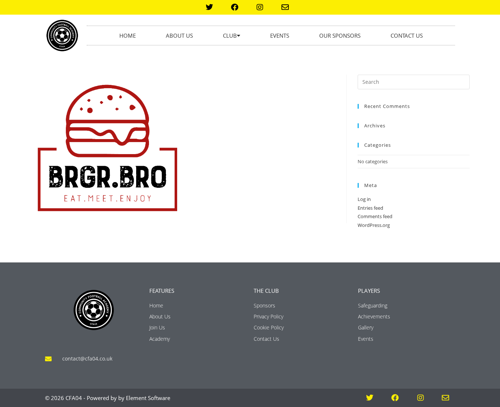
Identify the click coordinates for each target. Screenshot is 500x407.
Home (127, 35)
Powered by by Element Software (128, 398)
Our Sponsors (340, 35)
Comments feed (375, 216)
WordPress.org (374, 225)
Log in (364, 199)
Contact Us (407, 35)
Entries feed (370, 208)
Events (279, 35)
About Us (179, 35)
